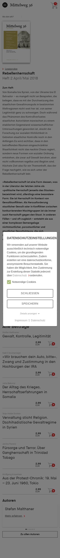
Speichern (30, 303)
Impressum (21, 320)
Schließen (30, 293)
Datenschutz (20, 275)
